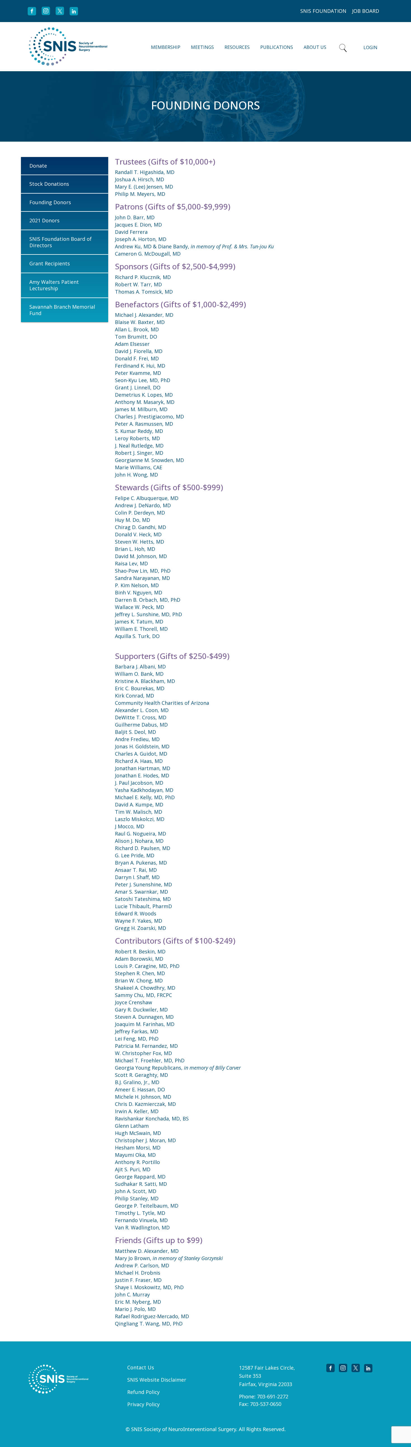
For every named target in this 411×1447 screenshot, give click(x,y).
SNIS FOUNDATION (323, 11)
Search (343, 46)
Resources (237, 47)
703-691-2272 (272, 1396)
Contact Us (140, 1367)
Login (370, 47)
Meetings (202, 47)
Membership (165, 47)
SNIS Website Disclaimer (156, 1379)
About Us (315, 47)
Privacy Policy (143, 1404)
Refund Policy (143, 1392)
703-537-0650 (265, 1404)
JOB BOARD (365, 11)
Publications (276, 47)
